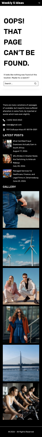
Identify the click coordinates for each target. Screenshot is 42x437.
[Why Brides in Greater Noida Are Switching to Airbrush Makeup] (7, 158)
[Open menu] (39, 3)
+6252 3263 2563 (14, 120)
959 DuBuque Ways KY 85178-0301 (21, 129)
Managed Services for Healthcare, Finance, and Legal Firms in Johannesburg (25, 174)
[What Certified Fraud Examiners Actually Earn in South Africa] (7, 143)
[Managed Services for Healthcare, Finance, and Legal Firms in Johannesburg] (7, 173)
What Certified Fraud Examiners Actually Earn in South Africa (24, 144)
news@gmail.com (14, 125)
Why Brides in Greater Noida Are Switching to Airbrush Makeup (25, 159)
